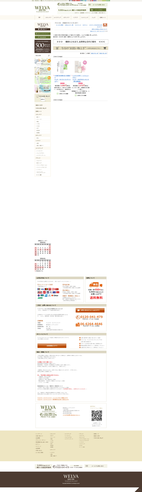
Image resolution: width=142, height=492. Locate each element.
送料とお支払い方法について (99, 29)
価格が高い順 (102, 53)
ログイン (85, 25)
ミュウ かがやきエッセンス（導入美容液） (81, 78)
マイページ (78, 25)
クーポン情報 (59, 25)
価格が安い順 (94, 53)
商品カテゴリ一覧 (94, 31)
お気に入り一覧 (69, 25)
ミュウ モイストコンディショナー (62, 78)
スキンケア (102, 31)
